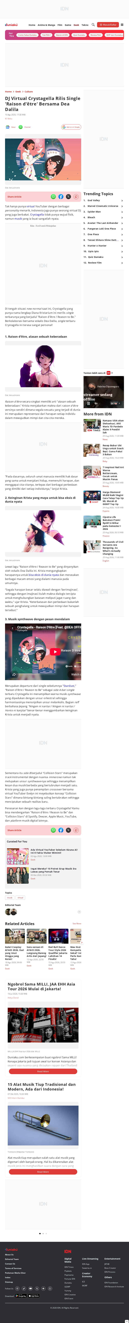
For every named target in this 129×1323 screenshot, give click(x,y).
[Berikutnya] (82, 942)
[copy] (76, 196)
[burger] (122, 24)
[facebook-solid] (60, 196)
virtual (31, 206)
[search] (93, 25)
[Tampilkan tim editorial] (79, 912)
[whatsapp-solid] (53, 196)
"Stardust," (69, 686)
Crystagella (37, 214)
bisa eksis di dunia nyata (44, 575)
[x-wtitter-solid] (68, 196)
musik (18, 218)
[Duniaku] (11, 24)
